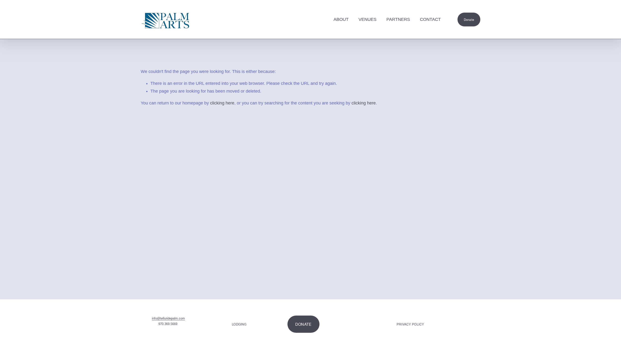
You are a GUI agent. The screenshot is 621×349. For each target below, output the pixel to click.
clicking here (222, 103)
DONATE (303, 324)
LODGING (239, 324)
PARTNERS (398, 19)
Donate (469, 19)
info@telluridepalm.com (168, 318)
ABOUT (341, 19)
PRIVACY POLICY (410, 324)
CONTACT (430, 19)
